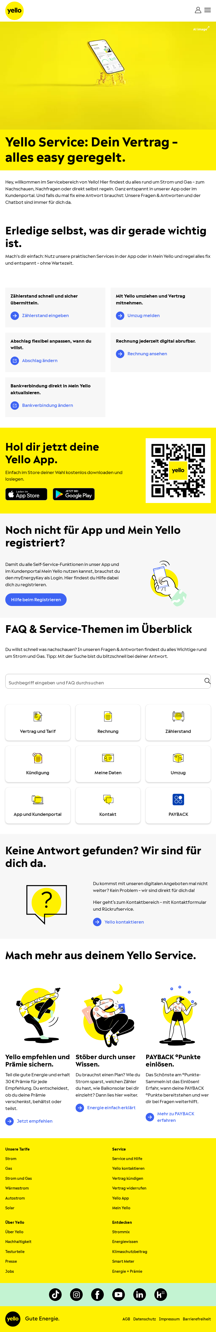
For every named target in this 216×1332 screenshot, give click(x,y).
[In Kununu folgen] (160, 1294)
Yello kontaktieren (128, 1168)
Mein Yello (121, 1208)
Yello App (120, 1198)
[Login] (198, 10)
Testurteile (14, 1251)
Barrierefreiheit (197, 1319)
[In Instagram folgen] (76, 1294)
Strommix (121, 1232)
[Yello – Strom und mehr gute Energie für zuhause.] (14, 11)
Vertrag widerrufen (129, 1188)
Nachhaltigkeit (18, 1241)
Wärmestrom (17, 1188)
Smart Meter (123, 1261)
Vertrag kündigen (127, 1178)
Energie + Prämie (127, 1271)
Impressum (169, 1319)
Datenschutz (144, 1319)
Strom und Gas (18, 1178)
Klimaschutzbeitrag (129, 1251)
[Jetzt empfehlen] (37, 1015)
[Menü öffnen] (207, 10)
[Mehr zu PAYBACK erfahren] (178, 1015)
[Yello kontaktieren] (46, 904)
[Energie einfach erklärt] (108, 1015)
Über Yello (14, 1232)
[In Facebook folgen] (97, 1294)
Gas (8, 1168)
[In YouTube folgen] (118, 1294)
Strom (10, 1158)
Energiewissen (125, 1241)
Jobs (9, 1271)
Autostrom (15, 1198)
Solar (9, 1208)
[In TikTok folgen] (55, 1294)
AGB (126, 1319)
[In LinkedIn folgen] (139, 1294)
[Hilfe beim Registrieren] (169, 583)
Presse (11, 1261)
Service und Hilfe (127, 1158)
